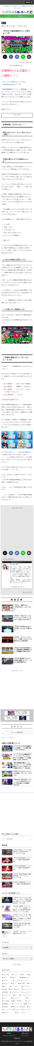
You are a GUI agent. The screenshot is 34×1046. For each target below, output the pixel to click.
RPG (4, 26)
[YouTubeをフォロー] (18, 587)
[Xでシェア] (5, 57)
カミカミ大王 (14, 564)
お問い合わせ (25, 1033)
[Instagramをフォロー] (16, 587)
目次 (15, 114)
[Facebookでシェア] (11, 57)
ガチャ (9, 26)
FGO (4, 22)
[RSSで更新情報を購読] (23, 587)
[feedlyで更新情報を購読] (21, 587)
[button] (29, 57)
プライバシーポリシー (9, 1035)
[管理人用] (17, 1038)
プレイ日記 (23, 26)
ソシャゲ (16, 26)
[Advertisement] (17, 526)
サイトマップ (25, 1035)
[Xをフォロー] (11, 587)
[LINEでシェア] (23, 57)
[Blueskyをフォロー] (13, 587)
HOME (9, 1033)
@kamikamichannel (9, 84)
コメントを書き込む (17, 732)
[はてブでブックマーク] (17, 57)
